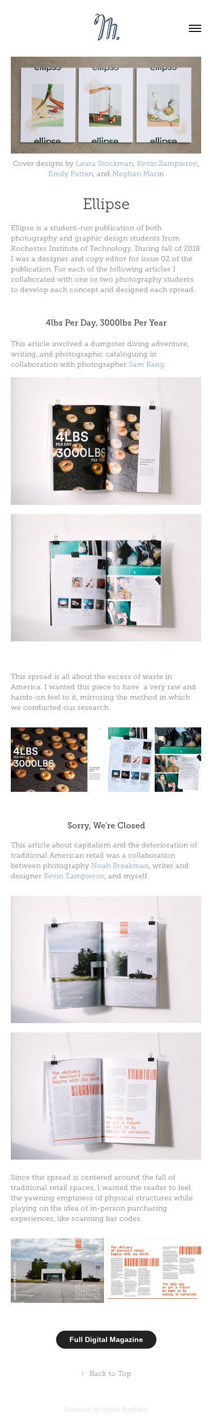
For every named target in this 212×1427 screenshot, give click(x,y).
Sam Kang (146, 364)
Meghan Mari (135, 174)
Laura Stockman (104, 163)
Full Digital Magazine (106, 1339)
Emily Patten (70, 174)
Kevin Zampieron (167, 163)
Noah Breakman (120, 866)
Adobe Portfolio (124, 1409)
